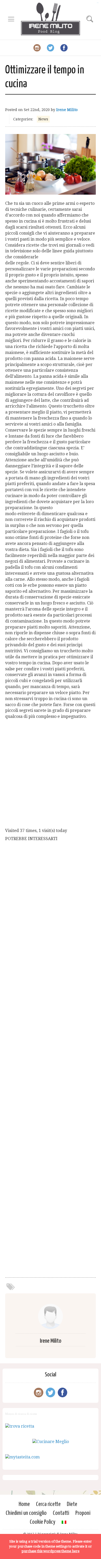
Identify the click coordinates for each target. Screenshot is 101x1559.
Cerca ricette (48, 1504)
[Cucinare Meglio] (50, 1441)
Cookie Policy (42, 1522)
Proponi (82, 1513)
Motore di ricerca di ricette (21, 1413)
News (43, 119)
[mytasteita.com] (22, 1457)
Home (24, 1504)
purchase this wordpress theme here (50, 1551)
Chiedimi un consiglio (26, 1513)
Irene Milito (67, 110)
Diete (72, 1504)
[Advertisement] (50, 775)
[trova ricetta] (19, 1426)
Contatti (61, 1513)
